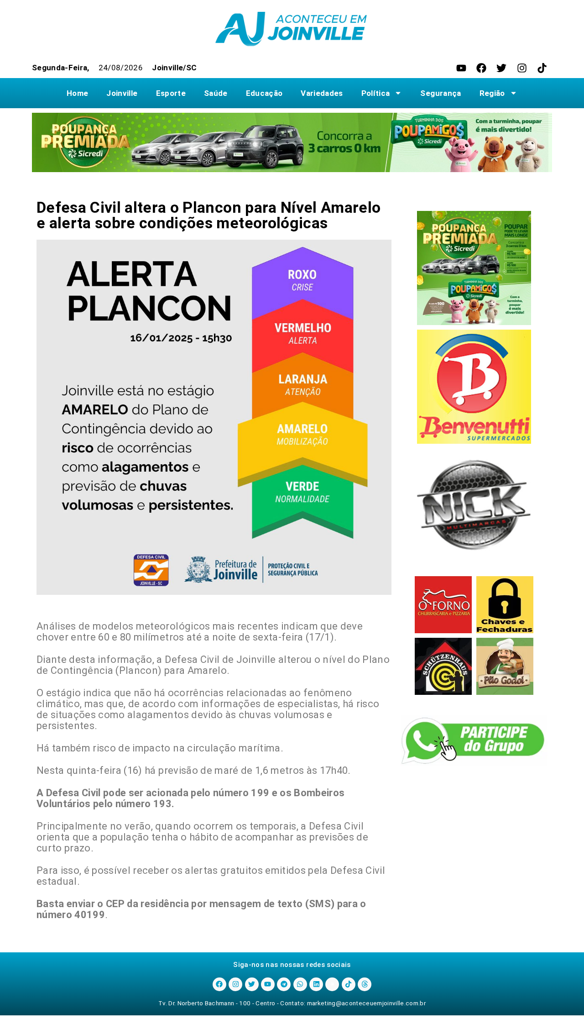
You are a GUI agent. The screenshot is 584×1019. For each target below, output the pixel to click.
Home (77, 93)
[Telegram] (284, 984)
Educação (264, 93)
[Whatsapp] (300, 984)
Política (375, 93)
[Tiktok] (542, 68)
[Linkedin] (316, 984)
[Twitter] (501, 68)
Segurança (440, 93)
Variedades (322, 93)
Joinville (121, 93)
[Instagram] (522, 68)
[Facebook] (481, 68)
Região (492, 93)
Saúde (216, 93)
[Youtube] (461, 68)
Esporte (171, 93)
